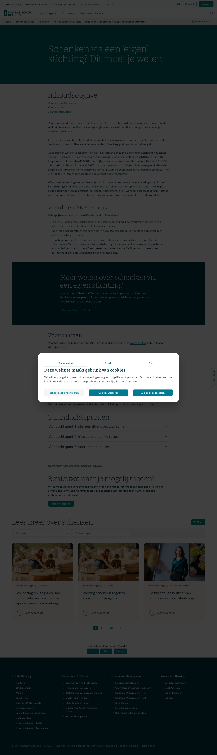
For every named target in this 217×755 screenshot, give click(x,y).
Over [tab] (151, 363)
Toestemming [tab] (66, 363)
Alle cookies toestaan (153, 392)
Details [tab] (108, 363)
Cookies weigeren (108, 392)
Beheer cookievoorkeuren (64, 392)
